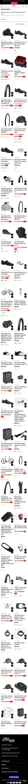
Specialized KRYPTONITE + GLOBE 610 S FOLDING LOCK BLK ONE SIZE (20, 500)
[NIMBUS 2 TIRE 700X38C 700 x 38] (20, 460)
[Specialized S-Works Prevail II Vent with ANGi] (20, 119)
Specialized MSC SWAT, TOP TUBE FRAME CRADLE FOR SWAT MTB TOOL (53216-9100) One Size (7, 530)
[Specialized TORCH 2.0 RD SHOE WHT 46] (7, 353)
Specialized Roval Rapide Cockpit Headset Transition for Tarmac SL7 (19, 617)
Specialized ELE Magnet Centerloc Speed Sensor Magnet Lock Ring (6, 645)
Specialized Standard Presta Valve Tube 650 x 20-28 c (7, 445)
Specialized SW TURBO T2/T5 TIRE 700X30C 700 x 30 (6, 616)
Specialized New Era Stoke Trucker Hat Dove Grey (7, 671)
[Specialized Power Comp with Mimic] (7, 232)
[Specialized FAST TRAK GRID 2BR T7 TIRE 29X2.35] (7, 90)
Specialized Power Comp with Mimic (6, 242)
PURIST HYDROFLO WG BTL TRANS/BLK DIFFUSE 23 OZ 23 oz (20, 303)
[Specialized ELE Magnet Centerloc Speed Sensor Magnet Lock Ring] (7, 633)
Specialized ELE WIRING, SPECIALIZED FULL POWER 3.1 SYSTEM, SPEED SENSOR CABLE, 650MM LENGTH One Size (20, 416)
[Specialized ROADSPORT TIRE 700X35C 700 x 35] (7, 487)
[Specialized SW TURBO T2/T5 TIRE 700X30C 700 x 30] (7, 606)
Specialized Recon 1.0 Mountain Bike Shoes (20, 100)
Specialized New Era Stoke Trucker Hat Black (7, 697)
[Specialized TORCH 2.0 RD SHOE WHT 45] (20, 353)
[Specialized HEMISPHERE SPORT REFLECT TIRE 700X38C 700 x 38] (7, 578)
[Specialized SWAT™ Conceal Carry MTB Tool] (20, 434)
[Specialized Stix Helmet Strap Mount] (7, 712)
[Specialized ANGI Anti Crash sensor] (20, 377)
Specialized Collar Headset (19, 643)
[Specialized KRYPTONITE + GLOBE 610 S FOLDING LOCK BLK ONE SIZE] (20, 487)
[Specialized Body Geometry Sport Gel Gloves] (20, 232)
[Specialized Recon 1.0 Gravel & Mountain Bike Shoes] (20, 263)
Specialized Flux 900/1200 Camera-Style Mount (6, 217)
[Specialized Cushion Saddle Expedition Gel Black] (7, 33)
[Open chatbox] (25, 781)
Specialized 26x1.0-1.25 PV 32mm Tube (6, 387)
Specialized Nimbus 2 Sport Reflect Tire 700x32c (20, 217)
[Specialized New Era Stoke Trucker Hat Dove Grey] (7, 661)
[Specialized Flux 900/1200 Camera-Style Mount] (7, 206)
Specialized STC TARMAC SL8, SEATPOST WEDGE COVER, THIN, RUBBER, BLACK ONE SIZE (7, 561)
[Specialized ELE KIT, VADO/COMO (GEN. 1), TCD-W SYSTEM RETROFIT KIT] (7, 179)
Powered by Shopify (22, 780)
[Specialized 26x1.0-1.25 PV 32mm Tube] (7, 377)
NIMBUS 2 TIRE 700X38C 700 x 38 (19, 470)
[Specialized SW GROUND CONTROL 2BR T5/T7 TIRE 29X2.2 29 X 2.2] (20, 324)
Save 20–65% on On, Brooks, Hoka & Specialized (15, 1)
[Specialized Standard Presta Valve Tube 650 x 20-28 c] (7, 434)
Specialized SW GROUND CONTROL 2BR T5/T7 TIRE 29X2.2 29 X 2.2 (20, 336)
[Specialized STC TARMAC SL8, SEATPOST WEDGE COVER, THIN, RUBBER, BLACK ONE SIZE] (7, 547)
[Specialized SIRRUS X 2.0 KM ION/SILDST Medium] (7, 460)
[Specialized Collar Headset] (20, 633)
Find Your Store (14, 756)
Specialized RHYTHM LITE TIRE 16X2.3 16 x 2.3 (20, 190)
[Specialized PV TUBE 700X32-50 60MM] (20, 686)
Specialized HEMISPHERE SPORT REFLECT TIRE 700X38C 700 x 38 (7, 590)
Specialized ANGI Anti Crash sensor (20, 387)
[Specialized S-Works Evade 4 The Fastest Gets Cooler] (20, 150)
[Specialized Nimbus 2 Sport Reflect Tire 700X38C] (7, 119)
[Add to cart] (12, 38)
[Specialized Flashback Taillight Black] (20, 61)
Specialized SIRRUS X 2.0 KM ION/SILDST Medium (7, 471)
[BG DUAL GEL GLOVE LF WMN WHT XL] (20, 547)
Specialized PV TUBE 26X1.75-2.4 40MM (20, 722)
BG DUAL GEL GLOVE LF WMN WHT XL (20, 557)
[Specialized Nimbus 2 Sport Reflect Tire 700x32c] (20, 206)
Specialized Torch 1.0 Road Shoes (7, 72)
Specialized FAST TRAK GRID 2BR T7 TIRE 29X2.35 (6, 101)
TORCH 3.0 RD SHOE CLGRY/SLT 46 (20, 588)
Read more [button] (3, 19)
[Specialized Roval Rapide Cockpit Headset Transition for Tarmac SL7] (20, 606)
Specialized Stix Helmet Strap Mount (7, 722)
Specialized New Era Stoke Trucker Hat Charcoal (20, 671)
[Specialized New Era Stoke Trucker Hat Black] (7, 686)
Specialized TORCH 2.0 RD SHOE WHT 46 (7, 363)
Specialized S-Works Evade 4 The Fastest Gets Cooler (20, 161)
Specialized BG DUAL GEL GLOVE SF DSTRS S (20, 527)
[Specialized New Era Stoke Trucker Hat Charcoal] (20, 661)
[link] (4, 732)
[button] (23, 6)
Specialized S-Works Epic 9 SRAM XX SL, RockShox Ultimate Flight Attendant (7, 304)
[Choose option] (25, 38)
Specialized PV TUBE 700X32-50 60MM (20, 696)
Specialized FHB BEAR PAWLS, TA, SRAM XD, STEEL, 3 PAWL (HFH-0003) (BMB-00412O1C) (6, 337)
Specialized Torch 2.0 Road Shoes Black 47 (7, 411)
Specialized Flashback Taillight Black (19, 72)
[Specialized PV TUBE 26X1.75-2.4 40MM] (20, 712)
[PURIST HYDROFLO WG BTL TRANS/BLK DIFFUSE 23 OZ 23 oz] (20, 292)
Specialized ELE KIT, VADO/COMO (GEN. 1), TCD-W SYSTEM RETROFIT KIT (7, 191)
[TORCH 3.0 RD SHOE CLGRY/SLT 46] (20, 578)
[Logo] (14, 6)
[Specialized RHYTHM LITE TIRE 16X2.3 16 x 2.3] (20, 179)
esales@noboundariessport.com (12, 752)
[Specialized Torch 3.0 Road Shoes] (7, 263)
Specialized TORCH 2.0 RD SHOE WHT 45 (20, 363)
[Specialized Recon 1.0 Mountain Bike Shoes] (20, 90)
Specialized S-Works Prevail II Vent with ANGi (20, 130)
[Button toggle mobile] (2, 6)
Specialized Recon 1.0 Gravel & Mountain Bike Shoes (20, 274)
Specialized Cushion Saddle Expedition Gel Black (7, 43)
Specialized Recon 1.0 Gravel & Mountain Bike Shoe (20, 43)
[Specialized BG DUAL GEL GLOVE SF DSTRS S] (20, 516)
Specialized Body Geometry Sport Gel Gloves (20, 243)
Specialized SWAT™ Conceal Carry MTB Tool (20, 445)
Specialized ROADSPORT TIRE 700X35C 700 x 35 (6, 498)
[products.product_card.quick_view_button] (12, 35)
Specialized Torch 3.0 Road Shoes (7, 273)
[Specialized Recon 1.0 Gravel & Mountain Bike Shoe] (20, 33)
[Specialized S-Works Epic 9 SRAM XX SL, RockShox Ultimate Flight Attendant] (7, 292)
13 (19, 732)
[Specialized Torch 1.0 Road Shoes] (7, 61)
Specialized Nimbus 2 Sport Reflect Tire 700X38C (7, 130)
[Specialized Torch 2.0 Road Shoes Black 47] (7, 401)
